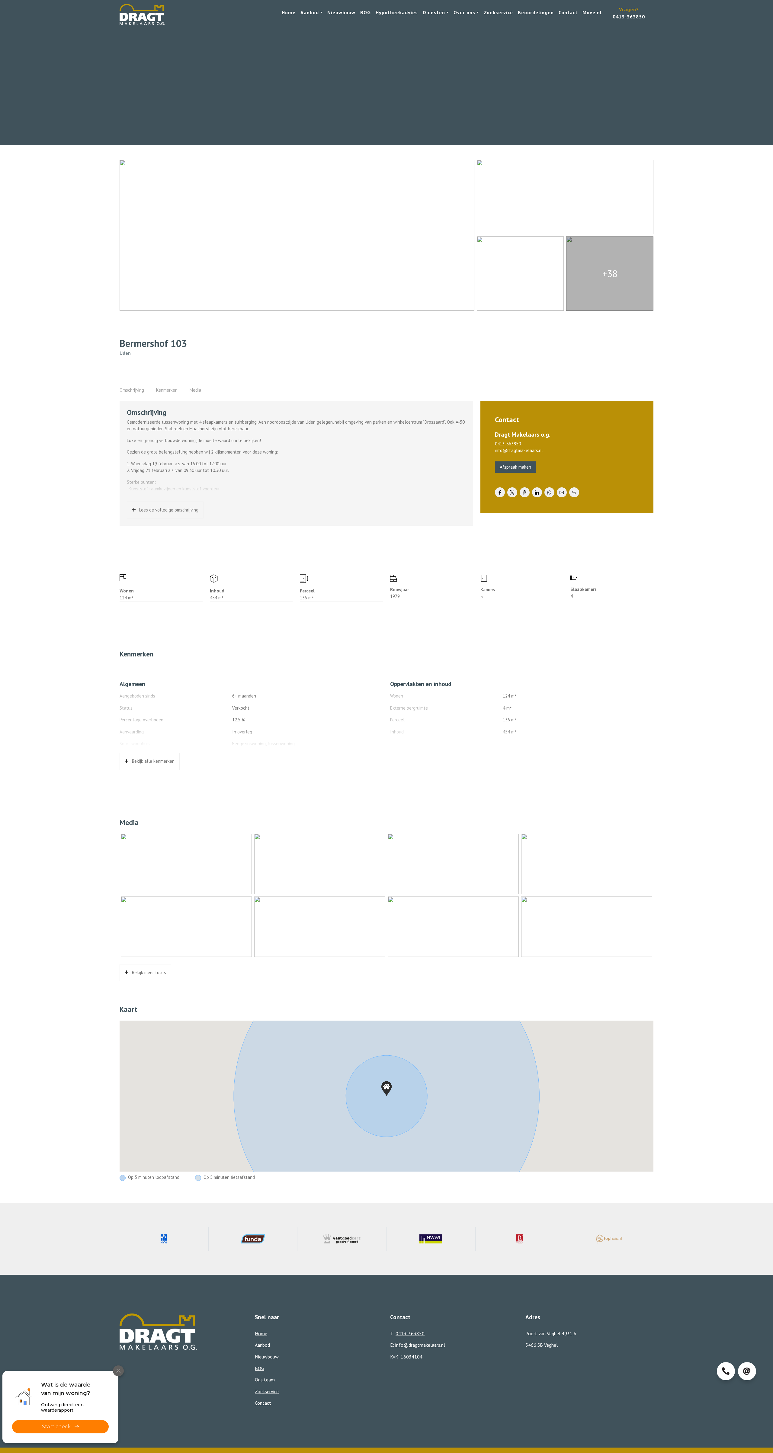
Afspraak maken (515, 467)
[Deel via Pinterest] (525, 492)
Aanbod (309, 12)
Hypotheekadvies (397, 12)
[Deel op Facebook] (500, 492)
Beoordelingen (536, 12)
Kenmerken (167, 390)
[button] (386, 1088)
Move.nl (592, 12)
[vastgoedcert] (341, 1239)
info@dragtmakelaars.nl (519, 450)
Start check (56, 1426)
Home (289, 12)
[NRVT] (520, 1239)
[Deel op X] (512, 492)
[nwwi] (431, 1239)
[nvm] (164, 1239)
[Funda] (253, 1239)
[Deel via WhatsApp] (549, 492)
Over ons (464, 12)
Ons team (265, 1380)
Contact (568, 12)
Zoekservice (498, 12)
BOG (365, 12)
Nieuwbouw (341, 12)
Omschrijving (132, 390)
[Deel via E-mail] (562, 492)
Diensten (434, 12)
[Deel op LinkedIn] (537, 492)
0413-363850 (508, 444)
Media (195, 390)
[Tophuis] (608, 1239)
